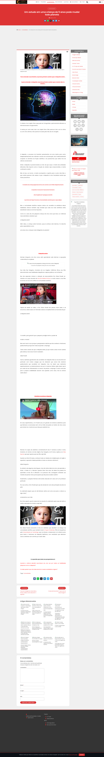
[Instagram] (83, 121)
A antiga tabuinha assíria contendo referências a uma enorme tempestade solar (48, 614)
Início (19, 29)
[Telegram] (56, 21)
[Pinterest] (59, 21)
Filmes (73, 101)
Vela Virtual (75, 72)
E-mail (22, 690)
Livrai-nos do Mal (75, 189)
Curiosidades (52, 8)
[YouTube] (79, 121)
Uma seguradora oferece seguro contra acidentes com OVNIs (48, 628)
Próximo (61, 588)
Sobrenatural (75, 194)
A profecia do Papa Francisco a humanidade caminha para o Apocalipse (43, 200)
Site (21, 696)
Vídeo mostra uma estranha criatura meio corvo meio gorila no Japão (37, 612)
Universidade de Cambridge (30, 532)
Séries (73, 104)
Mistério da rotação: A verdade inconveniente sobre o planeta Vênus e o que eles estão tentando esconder (26, 632)
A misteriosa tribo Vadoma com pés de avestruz (48, 643)
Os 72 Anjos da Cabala (77, 66)
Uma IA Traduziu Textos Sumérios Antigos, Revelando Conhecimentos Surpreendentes (26, 647)
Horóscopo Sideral (76, 57)
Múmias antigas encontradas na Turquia (37, 641)
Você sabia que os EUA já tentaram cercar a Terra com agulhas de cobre (59, 645)
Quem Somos (31, 717)
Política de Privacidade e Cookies (33, 716)
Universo (82, 196)
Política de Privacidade (73, 754)
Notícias (74, 192)
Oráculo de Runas (76, 86)
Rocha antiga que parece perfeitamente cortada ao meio (37, 628)
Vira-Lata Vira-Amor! (51, 724)
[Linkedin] (53, 21)
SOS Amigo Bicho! (51, 723)
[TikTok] (83, 125)
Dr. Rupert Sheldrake (49, 530)
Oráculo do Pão (76, 89)
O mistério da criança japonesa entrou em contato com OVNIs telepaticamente (43, 184)
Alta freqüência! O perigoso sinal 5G (43, 195)
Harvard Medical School (44, 278)
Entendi (81, 754)
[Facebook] (45, 21)
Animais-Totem (76, 63)
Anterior (24, 588)
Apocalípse (74, 185)
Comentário (23, 667)
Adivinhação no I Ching (77, 92)
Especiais (74, 110)
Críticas (74, 107)
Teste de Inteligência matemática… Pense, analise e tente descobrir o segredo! (28, 592)
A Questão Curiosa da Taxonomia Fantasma (42, 190)
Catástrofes (80, 185)
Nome (22, 685)
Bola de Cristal (75, 78)
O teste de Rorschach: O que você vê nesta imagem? (57, 591)
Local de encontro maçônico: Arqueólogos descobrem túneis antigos (26, 612)
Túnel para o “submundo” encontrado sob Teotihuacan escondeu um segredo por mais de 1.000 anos (60, 616)
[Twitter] (51, 21)
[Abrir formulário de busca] (87, 2)
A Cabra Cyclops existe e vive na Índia (60, 626)
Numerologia (75, 75)
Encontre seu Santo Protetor (79, 69)
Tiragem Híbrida (76, 54)
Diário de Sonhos (76, 60)
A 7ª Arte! (49, 716)
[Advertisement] (52, 40)
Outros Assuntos (79, 192)
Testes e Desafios (75, 196)
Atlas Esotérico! (50, 718)
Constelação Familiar (77, 81)
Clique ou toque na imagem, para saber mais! (79, 174)
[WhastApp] (48, 21)
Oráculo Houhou (76, 83)
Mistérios (81, 189)
